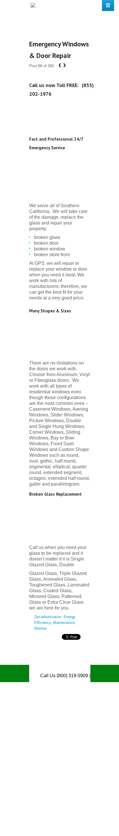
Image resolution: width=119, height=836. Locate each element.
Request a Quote (73, 692)
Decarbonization (47, 617)
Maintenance (64, 622)
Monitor (40, 628)
